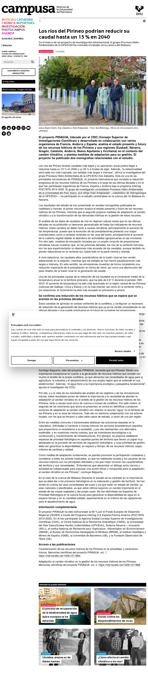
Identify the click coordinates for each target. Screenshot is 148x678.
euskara (7, 38)
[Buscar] (32, 62)
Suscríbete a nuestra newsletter (18, 72)
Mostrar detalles (123, 351)
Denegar (31, 360)
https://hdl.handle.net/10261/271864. (60, 555)
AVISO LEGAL (7, 56)
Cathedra (25, 19)
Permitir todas (116, 360)
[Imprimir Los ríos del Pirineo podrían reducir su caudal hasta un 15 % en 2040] (144, 21)
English (7, 45)
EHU (25, 56)
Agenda (8, 33)
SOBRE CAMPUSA (9, 51)
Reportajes (25, 23)
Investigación (13, 26)
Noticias (9, 19)
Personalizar (72, 360)
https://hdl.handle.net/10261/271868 (119, 565)
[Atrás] (40, 21)
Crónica (9, 23)
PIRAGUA (77, 179)
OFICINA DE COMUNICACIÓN (13, 54)
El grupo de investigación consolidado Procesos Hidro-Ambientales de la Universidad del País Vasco (91, 190)
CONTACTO (18, 56)
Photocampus (13, 30)
